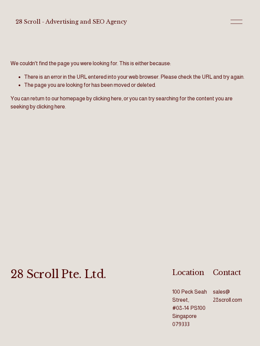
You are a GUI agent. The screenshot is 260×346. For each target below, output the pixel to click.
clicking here (107, 98)
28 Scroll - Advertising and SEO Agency (71, 21)
